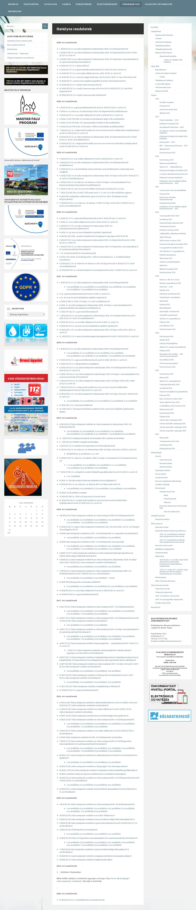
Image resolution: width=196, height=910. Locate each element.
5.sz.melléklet (129, 286)
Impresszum (14, 11)
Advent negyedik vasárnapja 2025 (173, 431)
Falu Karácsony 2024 (167, 367)
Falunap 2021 (165, 194)
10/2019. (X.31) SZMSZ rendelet (73, 492)
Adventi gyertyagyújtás (169, 363)
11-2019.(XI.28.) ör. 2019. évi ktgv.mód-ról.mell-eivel (82, 496)
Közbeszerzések (161, 553)
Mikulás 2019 (165, 149)
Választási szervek (162, 589)
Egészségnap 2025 (167, 413)
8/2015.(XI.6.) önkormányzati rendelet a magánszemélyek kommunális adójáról (95, 856)
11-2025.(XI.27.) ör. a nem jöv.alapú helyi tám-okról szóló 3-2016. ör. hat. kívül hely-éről (97, 77)
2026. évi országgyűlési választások (169, 599)
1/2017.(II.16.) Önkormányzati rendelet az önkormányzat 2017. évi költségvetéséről (96, 606)
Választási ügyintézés (163, 592)
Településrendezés (107, 4)
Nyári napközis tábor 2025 (169, 402)
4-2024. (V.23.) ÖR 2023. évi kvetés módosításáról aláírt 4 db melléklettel (91, 119)
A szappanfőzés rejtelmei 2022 (171, 248)
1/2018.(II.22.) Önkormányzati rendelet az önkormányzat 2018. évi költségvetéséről (96, 515)
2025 (157, 370)
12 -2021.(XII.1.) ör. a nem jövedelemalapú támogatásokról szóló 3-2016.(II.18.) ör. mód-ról (99, 336)
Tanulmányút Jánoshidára (170, 297)
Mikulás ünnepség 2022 (168, 269)
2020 (157, 156)
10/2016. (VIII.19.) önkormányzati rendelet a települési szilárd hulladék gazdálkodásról (98, 770)
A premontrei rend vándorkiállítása (173, 190)
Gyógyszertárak (161, 477)
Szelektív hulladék (162, 484)
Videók (162, 77)
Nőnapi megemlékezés (168, 163)
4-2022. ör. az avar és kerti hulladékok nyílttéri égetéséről (85, 232)
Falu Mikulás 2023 (167, 326)
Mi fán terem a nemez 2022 (170, 240)
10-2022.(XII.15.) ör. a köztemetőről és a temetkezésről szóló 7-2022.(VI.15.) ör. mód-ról (98, 270)
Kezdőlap (13, 4)
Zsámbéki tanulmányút (168, 315)
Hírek (166, 495)
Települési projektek (162, 46)
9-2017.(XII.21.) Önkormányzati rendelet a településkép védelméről (89, 686)
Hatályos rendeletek (164, 549)
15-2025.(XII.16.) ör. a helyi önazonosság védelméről (82, 95)
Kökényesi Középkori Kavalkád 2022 (173, 244)
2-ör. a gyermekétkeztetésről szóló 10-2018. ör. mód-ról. (84, 294)
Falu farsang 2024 (166, 336)
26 (20, 526)
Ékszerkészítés (165, 308)
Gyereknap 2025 (166, 388)
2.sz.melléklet (86, 488)
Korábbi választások (163, 603)
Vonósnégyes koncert (168, 226)
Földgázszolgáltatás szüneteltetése (20, 58)
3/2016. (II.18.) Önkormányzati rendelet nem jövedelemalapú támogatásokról (93, 715)
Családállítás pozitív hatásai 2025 (172, 406)
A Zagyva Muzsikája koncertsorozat (174, 174)
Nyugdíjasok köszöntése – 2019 (172, 127)
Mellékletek (72, 453)
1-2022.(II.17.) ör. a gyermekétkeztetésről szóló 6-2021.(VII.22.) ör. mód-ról (92, 218)
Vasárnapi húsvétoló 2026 (169, 441)
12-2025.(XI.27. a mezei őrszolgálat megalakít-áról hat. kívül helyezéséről (92, 81)
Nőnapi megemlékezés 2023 (170, 283)
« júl (8, 533)
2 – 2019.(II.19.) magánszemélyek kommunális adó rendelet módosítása (91, 438)
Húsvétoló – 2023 (166, 287)
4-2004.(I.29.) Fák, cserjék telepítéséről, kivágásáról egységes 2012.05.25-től (93, 236)
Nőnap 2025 (164, 377)
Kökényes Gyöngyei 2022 (169, 230)
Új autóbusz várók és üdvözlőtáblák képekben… (173, 132)
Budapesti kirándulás (168, 203)
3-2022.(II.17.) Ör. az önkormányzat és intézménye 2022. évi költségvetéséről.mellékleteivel (85, 227)
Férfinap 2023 (165, 322)
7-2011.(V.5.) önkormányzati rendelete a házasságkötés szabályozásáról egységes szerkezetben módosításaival (99, 651)
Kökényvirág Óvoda (167, 492)
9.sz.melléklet (100, 468)
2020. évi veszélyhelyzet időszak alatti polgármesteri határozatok (172, 535)
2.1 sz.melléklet (87, 286)
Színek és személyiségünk (170, 262)
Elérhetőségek (84, 4)
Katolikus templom (167, 102)
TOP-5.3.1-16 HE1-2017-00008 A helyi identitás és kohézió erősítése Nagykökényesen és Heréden (174, 572)
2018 (157, 99)
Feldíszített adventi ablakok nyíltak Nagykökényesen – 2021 (173, 207)
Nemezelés (164, 301)
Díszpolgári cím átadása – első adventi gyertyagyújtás (171, 355)
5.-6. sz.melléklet (118, 465)
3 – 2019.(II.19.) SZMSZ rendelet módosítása (78, 442)
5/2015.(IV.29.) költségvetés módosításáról (78, 829)
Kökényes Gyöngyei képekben (171, 177)
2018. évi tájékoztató (172, 511)
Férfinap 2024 (165, 350)
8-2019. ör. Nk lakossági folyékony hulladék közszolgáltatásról (87, 480)
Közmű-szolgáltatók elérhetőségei (168, 481)
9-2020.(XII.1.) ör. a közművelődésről (75, 405)
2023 (157, 276)
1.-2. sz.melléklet (74, 465)
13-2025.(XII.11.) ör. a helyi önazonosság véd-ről (80, 84)
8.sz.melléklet (100, 289)
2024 (157, 333)
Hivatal (158, 456)
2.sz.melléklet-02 (102, 586)
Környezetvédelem (162, 519)
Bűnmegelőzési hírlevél (16, 45)
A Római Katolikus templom (166, 73)
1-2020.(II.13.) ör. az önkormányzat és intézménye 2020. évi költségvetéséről (94, 282)
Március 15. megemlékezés (170, 381)
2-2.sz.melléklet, (101, 488)
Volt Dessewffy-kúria (163, 87)
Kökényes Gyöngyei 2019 (169, 123)
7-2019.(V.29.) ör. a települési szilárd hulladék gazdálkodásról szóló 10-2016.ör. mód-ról (98, 472)
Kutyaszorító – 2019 (167, 142)
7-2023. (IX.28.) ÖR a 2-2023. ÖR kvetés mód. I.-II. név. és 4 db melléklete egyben (95, 192)
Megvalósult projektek (168, 56)
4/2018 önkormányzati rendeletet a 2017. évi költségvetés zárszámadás (91, 542)
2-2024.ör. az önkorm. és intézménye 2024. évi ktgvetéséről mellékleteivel (93, 111)
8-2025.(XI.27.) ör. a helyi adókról (74, 65)
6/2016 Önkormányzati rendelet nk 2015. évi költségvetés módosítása (90, 737)
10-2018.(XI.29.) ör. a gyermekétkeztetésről (78, 594)
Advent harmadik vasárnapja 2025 (173, 427)
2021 (157, 187)
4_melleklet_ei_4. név (89, 453)
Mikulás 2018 (165, 113)
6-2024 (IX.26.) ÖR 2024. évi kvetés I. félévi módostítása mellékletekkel (91, 126)
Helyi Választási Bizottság (165, 581)
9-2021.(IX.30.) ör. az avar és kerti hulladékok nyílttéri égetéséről (88, 326)
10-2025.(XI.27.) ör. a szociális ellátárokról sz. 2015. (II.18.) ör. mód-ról (90, 73)
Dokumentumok (166, 460)
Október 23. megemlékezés (170, 319)
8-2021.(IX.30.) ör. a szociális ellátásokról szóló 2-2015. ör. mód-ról (88, 322)
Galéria (66, 4)
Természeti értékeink (163, 42)
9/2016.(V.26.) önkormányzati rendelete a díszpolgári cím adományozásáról (93, 766)
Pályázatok (159, 556)
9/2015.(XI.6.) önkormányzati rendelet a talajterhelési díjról (85, 859)
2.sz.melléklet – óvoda (104, 578)
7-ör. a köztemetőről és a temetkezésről (77, 253)
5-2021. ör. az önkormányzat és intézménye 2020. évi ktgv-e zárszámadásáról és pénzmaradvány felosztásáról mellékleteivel (95, 306)
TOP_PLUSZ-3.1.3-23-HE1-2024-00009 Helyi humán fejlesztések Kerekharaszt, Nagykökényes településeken (174, 563)
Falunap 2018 (165, 106)
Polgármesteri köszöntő (164, 35)
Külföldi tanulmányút (168, 255)
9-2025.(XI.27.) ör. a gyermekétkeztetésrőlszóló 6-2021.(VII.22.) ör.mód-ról (92, 69)
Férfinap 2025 (165, 416)
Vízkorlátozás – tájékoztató (18, 53)
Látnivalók (50, 4)
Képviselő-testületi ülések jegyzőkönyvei (170, 531)
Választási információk (158, 4)
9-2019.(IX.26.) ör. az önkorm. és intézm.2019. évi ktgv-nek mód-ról (89, 484)
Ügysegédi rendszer (162, 470)
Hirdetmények (160, 577)
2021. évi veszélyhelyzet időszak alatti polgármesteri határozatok (172, 541)
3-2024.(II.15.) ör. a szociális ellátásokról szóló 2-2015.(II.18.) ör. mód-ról (91, 115)
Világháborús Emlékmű (164, 80)
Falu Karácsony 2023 (167, 329)
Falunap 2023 (165, 304)
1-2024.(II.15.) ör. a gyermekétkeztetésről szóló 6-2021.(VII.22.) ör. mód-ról (92, 107)
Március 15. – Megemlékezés (171, 167)
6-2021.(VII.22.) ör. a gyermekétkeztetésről (78, 311)
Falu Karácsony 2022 (167, 272)
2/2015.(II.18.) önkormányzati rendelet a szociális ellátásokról (87, 815)
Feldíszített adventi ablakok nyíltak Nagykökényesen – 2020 (173, 182)
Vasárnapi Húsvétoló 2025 (169, 384)
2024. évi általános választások (167, 596)
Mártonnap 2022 (166, 258)
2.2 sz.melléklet (102, 353)
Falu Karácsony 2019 (167, 153)
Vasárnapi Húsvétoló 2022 (169, 216)
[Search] (45, 26)
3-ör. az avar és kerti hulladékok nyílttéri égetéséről (82, 297)
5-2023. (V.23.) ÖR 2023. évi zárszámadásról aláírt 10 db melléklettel (89, 122)
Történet (158, 38)
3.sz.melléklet (101, 286)
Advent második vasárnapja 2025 (173, 423)
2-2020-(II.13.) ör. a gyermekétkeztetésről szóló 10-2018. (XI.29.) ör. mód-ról (93, 360)
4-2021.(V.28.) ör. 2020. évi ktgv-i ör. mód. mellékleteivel (84, 301)
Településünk (31, 4)
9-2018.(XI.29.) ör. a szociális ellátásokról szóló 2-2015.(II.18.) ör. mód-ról (91, 590)
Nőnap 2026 (164, 438)
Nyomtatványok (166, 463)
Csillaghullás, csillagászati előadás (173, 233)
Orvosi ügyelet (160, 474)
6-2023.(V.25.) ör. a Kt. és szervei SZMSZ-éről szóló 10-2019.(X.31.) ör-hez (91, 188)
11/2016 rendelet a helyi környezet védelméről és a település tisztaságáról (92, 774)
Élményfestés (12, 49)
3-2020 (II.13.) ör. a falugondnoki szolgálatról (79, 363)
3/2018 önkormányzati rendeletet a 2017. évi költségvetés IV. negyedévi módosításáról (98, 533)
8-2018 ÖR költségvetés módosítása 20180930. (80, 582)
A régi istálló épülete (163, 84)
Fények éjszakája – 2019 (169, 120)
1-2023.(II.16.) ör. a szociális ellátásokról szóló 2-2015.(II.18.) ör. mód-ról (91, 158)
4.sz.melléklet (115, 286)
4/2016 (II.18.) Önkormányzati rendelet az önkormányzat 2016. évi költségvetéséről (96, 719)
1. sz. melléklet (73, 476)
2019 (157, 116)
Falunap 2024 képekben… (169, 343)
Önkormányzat (131, 4)
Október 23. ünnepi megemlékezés (173, 347)
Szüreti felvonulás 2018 (168, 109)
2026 (157, 434)
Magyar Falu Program (163, 53)
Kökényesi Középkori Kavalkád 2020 (174, 170)
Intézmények (160, 488)
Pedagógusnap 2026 (167, 448)
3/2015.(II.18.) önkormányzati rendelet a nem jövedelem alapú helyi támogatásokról (96, 819)
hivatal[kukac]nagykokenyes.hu (169, 641)
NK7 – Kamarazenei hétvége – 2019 (174, 146)
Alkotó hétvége (165, 237)
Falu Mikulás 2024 (166, 360)
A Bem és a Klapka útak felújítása (173, 61)
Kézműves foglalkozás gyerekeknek (174, 392)
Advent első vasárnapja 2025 (171, 420)
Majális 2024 (164, 340)
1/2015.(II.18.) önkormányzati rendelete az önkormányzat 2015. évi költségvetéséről (96, 804)
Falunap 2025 (165, 395)
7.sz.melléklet (114, 434)
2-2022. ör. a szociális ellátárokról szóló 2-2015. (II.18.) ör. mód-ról (88, 222)
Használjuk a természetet (169, 311)
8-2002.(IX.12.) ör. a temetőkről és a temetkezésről (81, 900)
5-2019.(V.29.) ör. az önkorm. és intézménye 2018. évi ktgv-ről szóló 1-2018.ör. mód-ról (97, 449)
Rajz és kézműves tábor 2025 (171, 399)
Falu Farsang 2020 (167, 160)
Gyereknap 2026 (166, 445)
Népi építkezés (160, 70)
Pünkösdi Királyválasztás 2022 (171, 223)
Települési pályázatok (163, 49)
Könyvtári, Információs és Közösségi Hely (173, 507)
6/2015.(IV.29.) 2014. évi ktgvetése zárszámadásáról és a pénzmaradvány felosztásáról (98, 838)
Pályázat (167, 502)
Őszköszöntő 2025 (166, 409)
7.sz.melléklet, (87, 289)
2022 (157, 212)
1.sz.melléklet (73, 286)
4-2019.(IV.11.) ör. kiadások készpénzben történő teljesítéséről (87, 445)
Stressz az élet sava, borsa (169, 279)
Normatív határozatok (163, 545)
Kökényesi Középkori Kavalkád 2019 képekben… (173, 137)
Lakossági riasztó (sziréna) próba (19, 41)
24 (9, 526)
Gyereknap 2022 (166, 219)
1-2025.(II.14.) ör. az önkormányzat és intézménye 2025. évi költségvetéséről (93, 49)
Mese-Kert (163, 265)
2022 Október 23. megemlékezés (172, 251)
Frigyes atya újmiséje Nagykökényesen (168, 198)
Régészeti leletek (161, 91)
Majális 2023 (164, 290)
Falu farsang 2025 (166, 374)
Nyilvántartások (166, 467)
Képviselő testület (161, 527)
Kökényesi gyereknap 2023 (170, 294)
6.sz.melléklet (73, 289)
